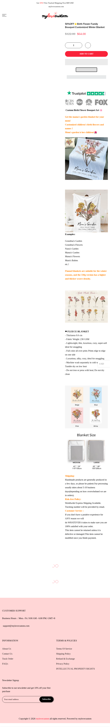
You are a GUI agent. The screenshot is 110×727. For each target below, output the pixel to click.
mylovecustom (84, 718)
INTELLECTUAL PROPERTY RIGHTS (75, 669)
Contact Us (7, 654)
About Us (6, 649)
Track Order (7, 659)
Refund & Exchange (65, 659)
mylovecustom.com (56, 6)
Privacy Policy (62, 664)
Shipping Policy (63, 654)
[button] (86, 62)
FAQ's (5, 664)
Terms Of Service (64, 649)
